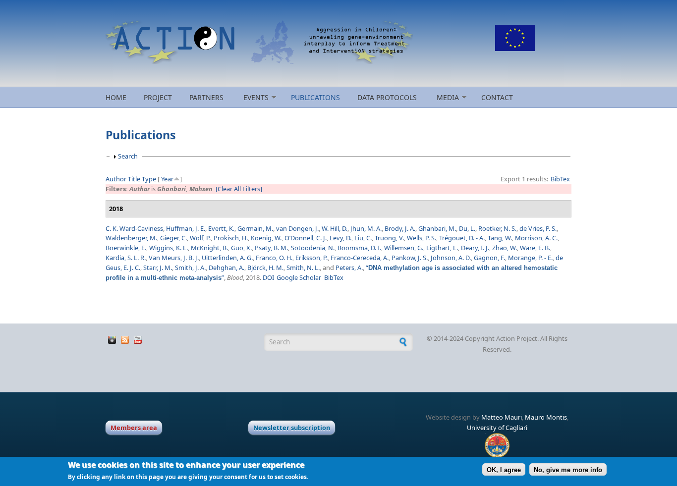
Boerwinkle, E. (126, 247)
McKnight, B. (209, 247)
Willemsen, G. (403, 247)
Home (116, 97)
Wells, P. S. (421, 237)
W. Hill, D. (334, 228)
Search (128, 156)
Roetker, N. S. (497, 228)
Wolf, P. (200, 237)
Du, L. (467, 228)
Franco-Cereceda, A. (360, 257)
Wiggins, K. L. (168, 247)
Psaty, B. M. (271, 247)
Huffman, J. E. (185, 228)
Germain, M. (255, 228)
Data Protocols (387, 97)
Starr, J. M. (157, 267)
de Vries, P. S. (538, 228)
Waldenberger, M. (131, 237)
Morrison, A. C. (536, 237)
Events (256, 97)
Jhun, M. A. (366, 228)
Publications (315, 97)
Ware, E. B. (535, 247)
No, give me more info (568, 469)
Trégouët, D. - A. (462, 237)
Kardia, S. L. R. (126, 257)
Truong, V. (389, 237)
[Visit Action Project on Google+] (112, 341)
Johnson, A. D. (451, 257)
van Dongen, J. (297, 228)
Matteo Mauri (501, 417)
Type (149, 178)
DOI (268, 277)
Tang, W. (500, 237)
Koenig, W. (266, 237)
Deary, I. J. (475, 247)
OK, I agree (504, 469)
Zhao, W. (504, 247)
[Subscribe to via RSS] (125, 341)
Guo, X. (241, 247)
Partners (206, 97)
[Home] (259, 42)
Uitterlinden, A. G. (227, 257)
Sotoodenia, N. (313, 247)
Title (134, 178)
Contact (497, 97)
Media (448, 97)
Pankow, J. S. (410, 257)
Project (158, 97)
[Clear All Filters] (239, 188)
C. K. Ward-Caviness (134, 228)
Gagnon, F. (489, 257)
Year (167, 178)
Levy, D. (340, 237)
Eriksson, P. (311, 257)
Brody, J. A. (400, 228)
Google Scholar (299, 277)
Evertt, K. (221, 228)
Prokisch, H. (231, 237)
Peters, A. (349, 267)
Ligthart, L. (442, 247)
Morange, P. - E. (530, 257)
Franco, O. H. (274, 257)
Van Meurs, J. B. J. (174, 257)
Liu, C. (363, 237)
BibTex (560, 178)
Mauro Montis (546, 417)
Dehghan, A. (226, 267)
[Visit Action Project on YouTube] (138, 341)
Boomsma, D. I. (359, 247)
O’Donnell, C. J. (305, 237)
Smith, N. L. (303, 267)
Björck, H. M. (265, 267)
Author (116, 178)
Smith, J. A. (190, 267)
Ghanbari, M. (437, 228)
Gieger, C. (173, 237)
